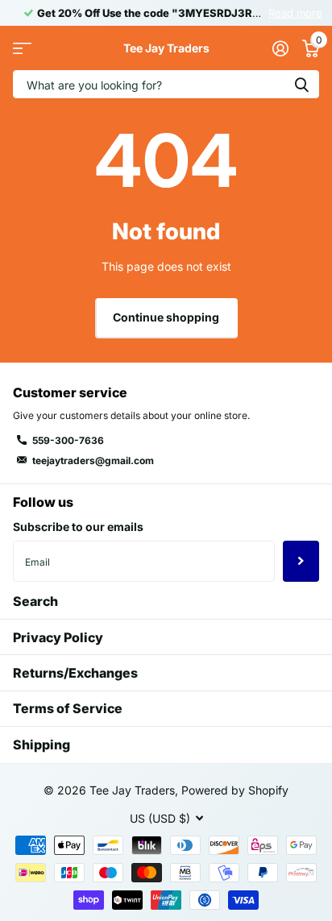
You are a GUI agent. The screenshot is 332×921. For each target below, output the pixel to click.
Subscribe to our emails (78, 526)
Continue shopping (166, 317)
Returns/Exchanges (75, 673)
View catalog (22, 48)
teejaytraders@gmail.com (93, 460)
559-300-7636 (68, 440)
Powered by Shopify (234, 790)
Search (35, 601)
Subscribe (301, 561)
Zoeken (301, 84)
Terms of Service (67, 708)
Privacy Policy (58, 637)
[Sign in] (280, 48)
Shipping (41, 744)
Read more (295, 12)
